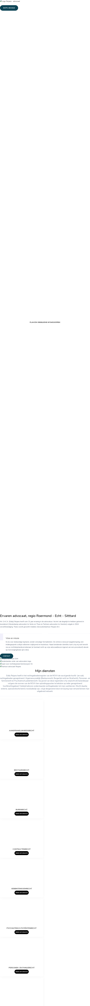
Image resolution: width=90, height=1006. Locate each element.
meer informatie (22, 734)
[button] (30, 5)
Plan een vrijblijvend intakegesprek (45, 322)
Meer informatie (22, 774)
